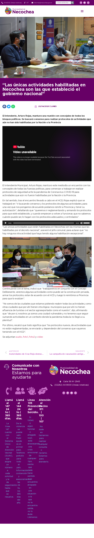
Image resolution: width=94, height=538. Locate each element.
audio (19, 337)
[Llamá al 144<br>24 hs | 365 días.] (20, 391)
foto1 (25, 337)
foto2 (32, 337)
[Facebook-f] (81, 2)
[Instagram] (88, 2)
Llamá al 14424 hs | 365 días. (20, 409)
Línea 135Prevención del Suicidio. (35, 406)
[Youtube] (84, 2)
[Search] (72, 2)
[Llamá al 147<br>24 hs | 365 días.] (9, 391)
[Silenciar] (81, 223)
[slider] (86, 223)
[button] (82, 11)
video (40, 337)
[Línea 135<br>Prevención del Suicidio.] (31, 391)
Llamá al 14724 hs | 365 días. (9, 409)
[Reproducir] (5, 223)
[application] (47, 223)
